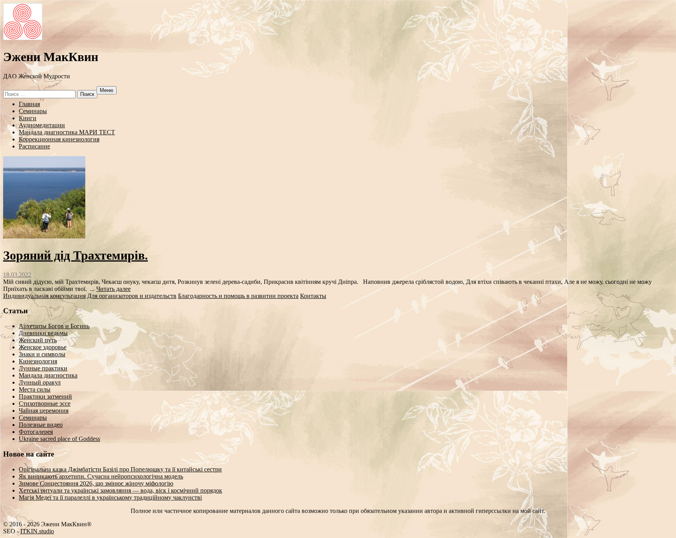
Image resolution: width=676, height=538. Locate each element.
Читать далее (113, 288)
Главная (29, 104)
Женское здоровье (43, 347)
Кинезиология (38, 361)
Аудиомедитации (42, 125)
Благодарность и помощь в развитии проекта (238, 295)
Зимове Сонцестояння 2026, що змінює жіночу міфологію (96, 483)
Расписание (34, 146)
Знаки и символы (42, 354)
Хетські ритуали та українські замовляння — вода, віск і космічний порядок (120, 490)
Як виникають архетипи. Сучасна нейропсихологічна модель (101, 476)
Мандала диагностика (48, 375)
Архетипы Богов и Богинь (54, 326)
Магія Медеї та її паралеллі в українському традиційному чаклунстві (110, 497)
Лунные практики (43, 368)
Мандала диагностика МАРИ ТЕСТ (67, 132)
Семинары (33, 111)
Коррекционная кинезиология (59, 139)
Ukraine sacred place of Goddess (59, 438)
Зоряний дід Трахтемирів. (75, 255)
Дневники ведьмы (43, 333)
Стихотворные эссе (44, 403)
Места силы (34, 389)
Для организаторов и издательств (131, 295)
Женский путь (38, 340)
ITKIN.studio (37, 531)
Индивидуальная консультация (44, 295)
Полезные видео (41, 424)
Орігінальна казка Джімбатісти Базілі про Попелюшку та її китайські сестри (120, 469)
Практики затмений (45, 396)
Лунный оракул (40, 382)
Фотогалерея (36, 431)
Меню (106, 90)
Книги (27, 118)
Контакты (313, 295)
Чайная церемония (43, 410)
